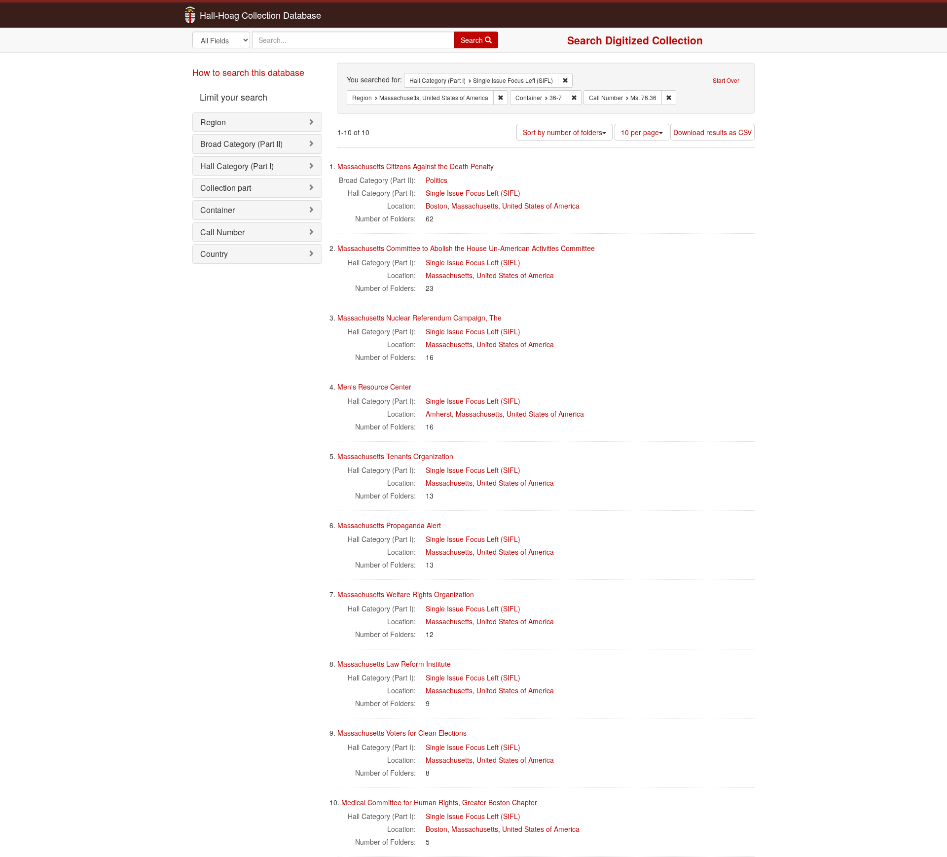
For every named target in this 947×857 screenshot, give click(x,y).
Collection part (225, 187)
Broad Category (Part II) (241, 143)
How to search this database (248, 72)
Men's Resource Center (374, 387)
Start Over (726, 80)
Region (213, 122)
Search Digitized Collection (635, 40)
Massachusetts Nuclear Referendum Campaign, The (419, 317)
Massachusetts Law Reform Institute (394, 664)
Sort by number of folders (562, 132)
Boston (436, 206)
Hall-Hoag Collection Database (229, 14)
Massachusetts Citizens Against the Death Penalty (415, 166)
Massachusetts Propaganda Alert (389, 525)
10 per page (640, 132)
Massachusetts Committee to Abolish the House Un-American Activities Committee (466, 248)
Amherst (439, 414)
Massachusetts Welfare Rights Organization (405, 594)
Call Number (222, 232)
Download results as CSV (712, 132)
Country (214, 253)
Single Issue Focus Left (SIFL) (473, 193)
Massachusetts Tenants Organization (395, 456)
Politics (436, 180)
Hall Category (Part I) (237, 166)
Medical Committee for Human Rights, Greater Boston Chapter (439, 802)
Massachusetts (474, 206)
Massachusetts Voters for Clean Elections (402, 733)
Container (217, 209)
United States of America (541, 206)
